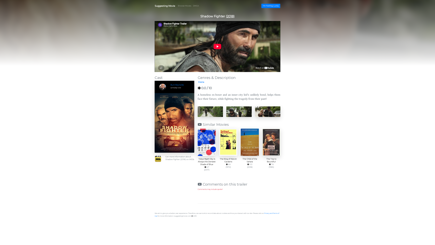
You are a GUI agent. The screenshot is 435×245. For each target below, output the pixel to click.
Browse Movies (184, 6)
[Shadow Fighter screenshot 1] (210, 111)
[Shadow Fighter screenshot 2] (239, 111)
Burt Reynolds (177, 85)
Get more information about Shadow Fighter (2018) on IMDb (179, 158)
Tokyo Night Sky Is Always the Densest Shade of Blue (207, 161)
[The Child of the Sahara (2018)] (250, 142)
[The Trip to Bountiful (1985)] (271, 142)
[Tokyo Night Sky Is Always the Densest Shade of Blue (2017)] (207, 142)
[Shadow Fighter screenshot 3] (267, 111)
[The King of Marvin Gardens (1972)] (228, 142)
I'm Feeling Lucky (271, 6)
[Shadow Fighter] (174, 123)
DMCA (196, 6)
